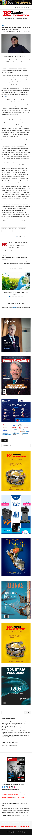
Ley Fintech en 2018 (7, 77)
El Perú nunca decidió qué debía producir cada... (16, 292)
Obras (25, 794)
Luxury (23, 797)
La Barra (4, 800)
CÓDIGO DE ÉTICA (24, 826)
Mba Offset (12, 800)
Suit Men (16, 797)
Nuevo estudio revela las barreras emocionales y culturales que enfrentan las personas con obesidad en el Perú (15, 722)
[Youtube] (21, 7)
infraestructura (12, 228)
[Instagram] (17, 7)
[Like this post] (17, 237)
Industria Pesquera (7, 794)
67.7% (4, 96)
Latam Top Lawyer (7, 792)
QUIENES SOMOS (16, 823)
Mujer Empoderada (7, 797)
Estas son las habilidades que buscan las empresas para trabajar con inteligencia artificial (14, 725)
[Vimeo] (24, 7)
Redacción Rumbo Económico (14, 31)
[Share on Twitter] (20, 237)
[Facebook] (14, 7)
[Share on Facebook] (19, 237)
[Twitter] (15, 7)
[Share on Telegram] (25, 237)
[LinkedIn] (7, 787)
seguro (15, 230)
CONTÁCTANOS (5, 823)
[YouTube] (9, 787)
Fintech (4, 228)
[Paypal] (28, 7)
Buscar (3, 709)
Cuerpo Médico (18, 794)
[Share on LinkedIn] (22, 237)
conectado (14, 307)
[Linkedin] (19, 7)
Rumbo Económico (6, 230)
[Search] (30, 7)
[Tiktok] (26, 7)
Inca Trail (17, 792)
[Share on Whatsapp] (24, 237)
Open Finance (22, 228)
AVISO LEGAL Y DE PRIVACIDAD (9, 826)
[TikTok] (12, 787)
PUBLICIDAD (26, 823)
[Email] (22, 7)
